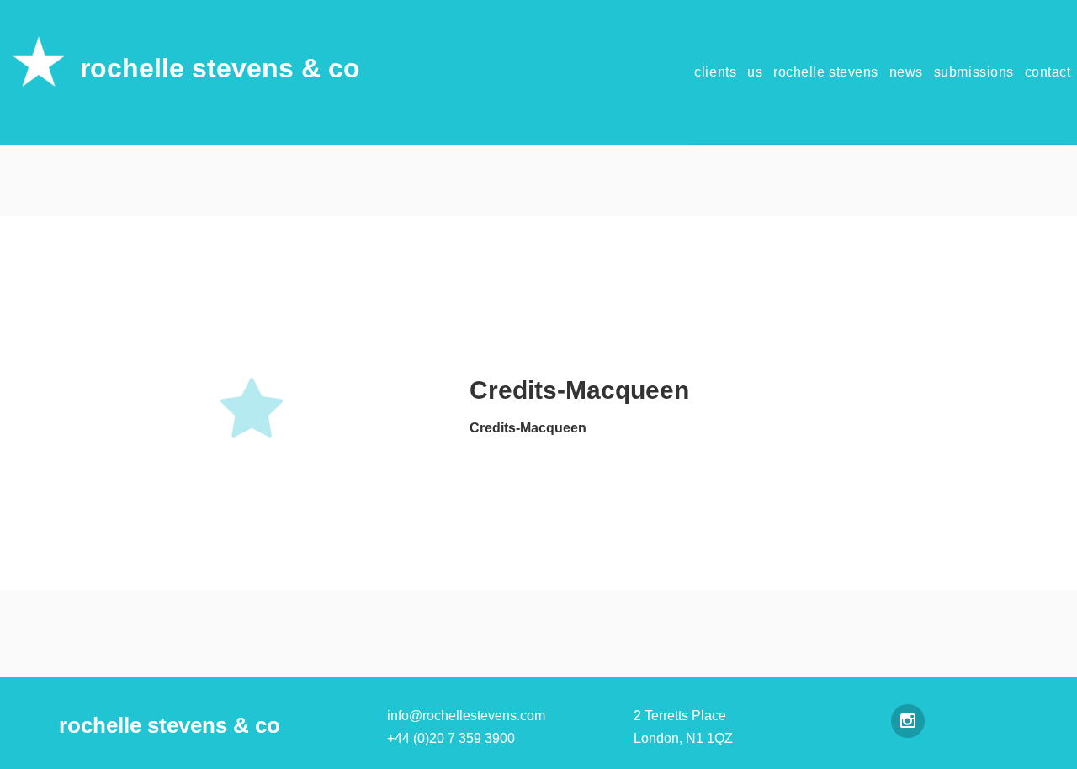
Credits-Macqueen (528, 428)
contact (1048, 72)
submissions (974, 72)
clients (715, 72)
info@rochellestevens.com (466, 715)
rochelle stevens (825, 72)
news (906, 72)
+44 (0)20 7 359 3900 (451, 738)
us (754, 72)
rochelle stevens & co (220, 68)
